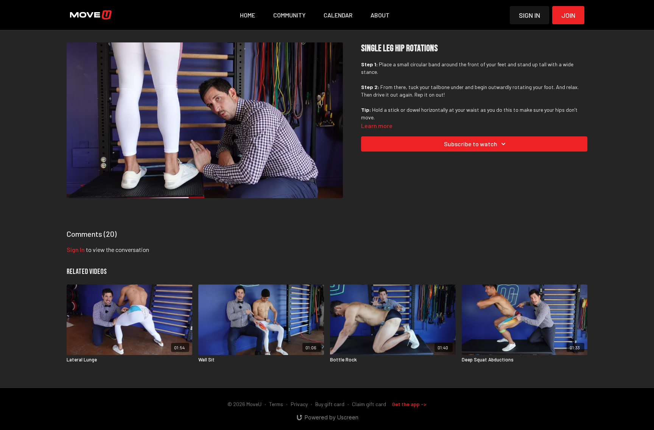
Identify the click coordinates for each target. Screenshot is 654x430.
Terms (276, 404)
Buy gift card (329, 404)
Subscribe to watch (470, 143)
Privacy (299, 404)
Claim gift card (369, 404)
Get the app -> (409, 404)
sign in (76, 249)
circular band (425, 64)
